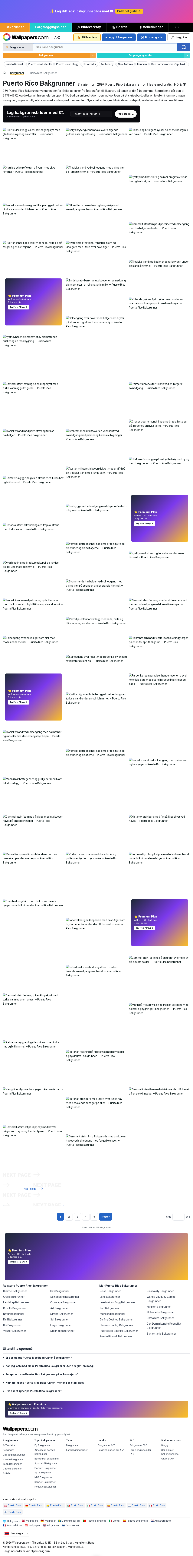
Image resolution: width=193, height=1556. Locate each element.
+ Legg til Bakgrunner (119, 37)
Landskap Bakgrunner (16, 1302)
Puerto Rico (14, 1505)
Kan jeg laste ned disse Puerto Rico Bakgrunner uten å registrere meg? (50, 1365)
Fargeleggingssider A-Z (111, 1450)
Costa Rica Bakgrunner (160, 1318)
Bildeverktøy (91, 27)
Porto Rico (77, 1505)
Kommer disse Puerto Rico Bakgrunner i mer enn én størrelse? (45, 1382)
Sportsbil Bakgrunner (46, 1463)
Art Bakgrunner (59, 1308)
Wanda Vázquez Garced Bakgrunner (161, 1298)
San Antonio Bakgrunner (161, 1333)
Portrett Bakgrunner (45, 1468)
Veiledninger (153, 27)
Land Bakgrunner (110, 1296)
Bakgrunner (15, 27)
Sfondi (116, 1520)
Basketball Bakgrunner (46, 1458)
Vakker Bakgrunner (14, 1330)
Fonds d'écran (14, 1525)
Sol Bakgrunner (59, 1319)
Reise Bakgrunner (110, 1291)
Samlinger (8, 1450)
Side (168, 1216)
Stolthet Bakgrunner (62, 1330)
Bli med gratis (154, 37)
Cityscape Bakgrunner (63, 1302)
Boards (121, 27)
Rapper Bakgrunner (44, 1482)
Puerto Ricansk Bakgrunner (116, 1336)
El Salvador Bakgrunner (161, 1312)
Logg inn (181, 37)
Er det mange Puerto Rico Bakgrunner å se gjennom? (39, 1357)
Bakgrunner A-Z (106, 1445)
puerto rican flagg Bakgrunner (117, 1302)
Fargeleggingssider (50, 27)
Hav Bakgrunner (59, 1291)
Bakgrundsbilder (71, 1520)
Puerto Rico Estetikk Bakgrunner (119, 1330)
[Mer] (177, 27)
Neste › (105, 1216)
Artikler (7, 1473)
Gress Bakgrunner (14, 1296)
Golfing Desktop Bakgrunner (116, 1319)
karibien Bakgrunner (159, 1306)
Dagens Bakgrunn (12, 1468)
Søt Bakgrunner (42, 1472)
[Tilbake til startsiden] (25, 37)
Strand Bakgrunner (61, 1313)
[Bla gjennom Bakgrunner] (93, 55)
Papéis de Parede (96, 1520)
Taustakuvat (72, 1525)
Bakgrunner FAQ (138, 1445)
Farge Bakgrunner (61, 1325)
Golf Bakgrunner (109, 1308)
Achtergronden (162, 1520)
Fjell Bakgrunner (12, 1319)
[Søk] (184, 47)
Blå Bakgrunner (12, 1325)
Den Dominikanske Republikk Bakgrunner (164, 1325)
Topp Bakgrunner (12, 1464)
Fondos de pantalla (137, 1520)
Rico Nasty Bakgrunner (160, 1291)
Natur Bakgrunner (13, 1313)
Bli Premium (89, 37)
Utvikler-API (167, 1458)
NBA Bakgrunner (43, 1477)
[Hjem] (4, 72)
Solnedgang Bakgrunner (64, 1296)
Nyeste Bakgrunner (13, 1459)
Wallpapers (31, 1520)
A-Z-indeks (9, 1445)
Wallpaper (50, 1520)
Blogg (164, 1445)
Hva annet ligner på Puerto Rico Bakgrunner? (34, 1391)
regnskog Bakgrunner (112, 1313)
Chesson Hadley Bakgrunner (116, 1325)
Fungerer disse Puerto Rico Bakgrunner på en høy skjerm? (42, 1374)
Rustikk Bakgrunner (14, 1308)
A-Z (57, 37)
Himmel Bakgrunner (15, 1291)
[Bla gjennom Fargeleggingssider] (187, 55)
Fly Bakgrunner (42, 1445)
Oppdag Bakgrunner (14, 1454)
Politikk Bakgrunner (45, 1486)
